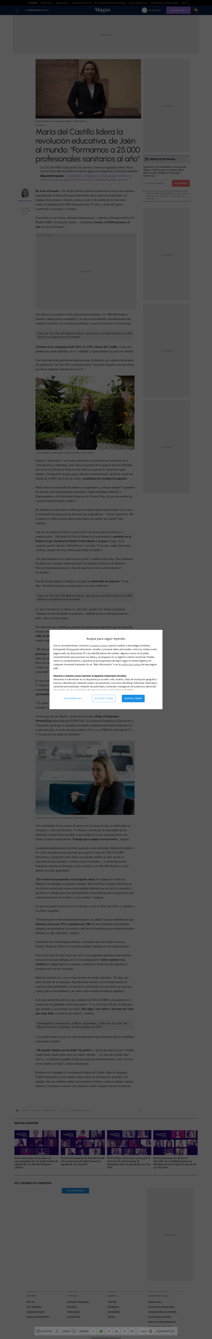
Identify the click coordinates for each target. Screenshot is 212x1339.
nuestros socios (99, 645)
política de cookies (131, 664)
